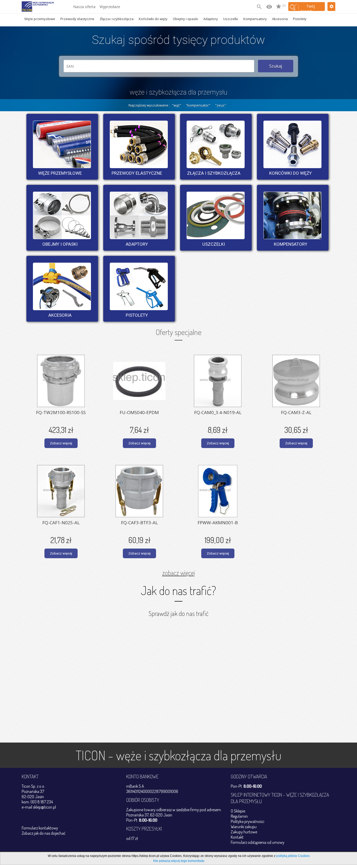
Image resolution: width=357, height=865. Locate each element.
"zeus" (220, 105)
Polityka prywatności (247, 821)
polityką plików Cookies (293, 856)
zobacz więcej (178, 572)
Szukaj (275, 66)
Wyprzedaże (110, 6)
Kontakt (237, 837)
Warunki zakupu (244, 826)
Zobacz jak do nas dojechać (44, 833)
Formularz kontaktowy (40, 828)
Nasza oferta (84, 6)
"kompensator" (198, 105)
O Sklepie (238, 811)
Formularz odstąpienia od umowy (257, 842)
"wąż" (176, 105)
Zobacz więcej (61, 443)
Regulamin (239, 816)
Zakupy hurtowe (244, 831)
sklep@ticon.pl (44, 807)
